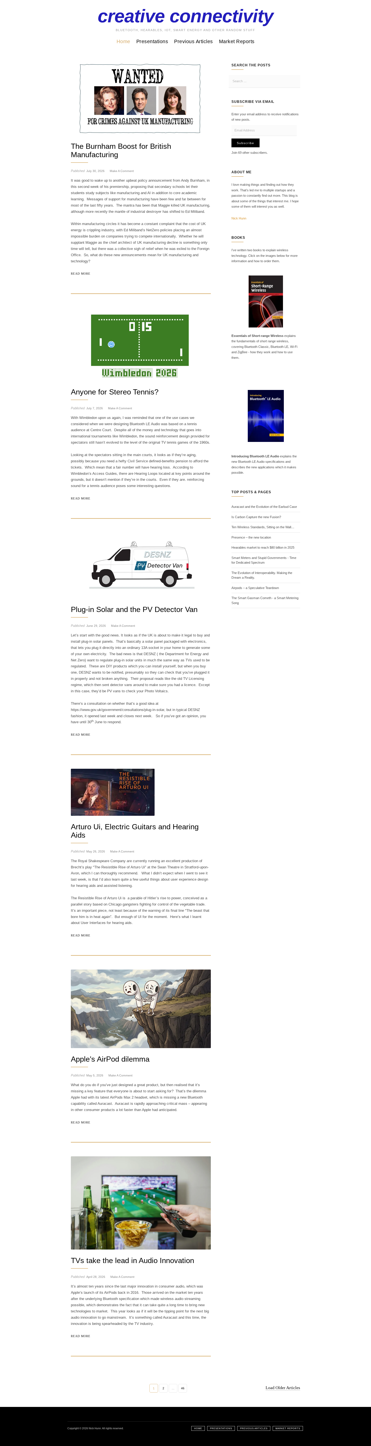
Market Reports (237, 41)
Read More (80, 273)
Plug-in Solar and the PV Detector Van (134, 609)
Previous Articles (193, 41)
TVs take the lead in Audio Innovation (132, 1260)
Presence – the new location (251, 537)
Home (123, 41)
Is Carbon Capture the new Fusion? (256, 517)
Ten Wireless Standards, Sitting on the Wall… (262, 527)
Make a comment (122, 171)
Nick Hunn (238, 218)
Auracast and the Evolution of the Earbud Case (264, 506)
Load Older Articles (283, 1387)
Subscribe (245, 143)
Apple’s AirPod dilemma (110, 1059)
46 (182, 1389)
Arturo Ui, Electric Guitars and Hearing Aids (135, 830)
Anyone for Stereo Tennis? (114, 392)
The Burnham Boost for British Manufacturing (121, 150)
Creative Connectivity (185, 16)
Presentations (152, 41)
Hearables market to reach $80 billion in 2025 (262, 547)
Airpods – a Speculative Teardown (255, 588)
